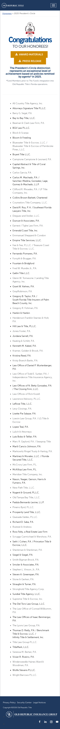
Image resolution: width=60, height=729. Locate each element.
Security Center (24, 702)
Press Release (31, 61)
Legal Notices (39, 702)
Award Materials (30, 54)
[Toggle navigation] (53, 5)
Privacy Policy (9, 702)
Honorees (7, 13)
